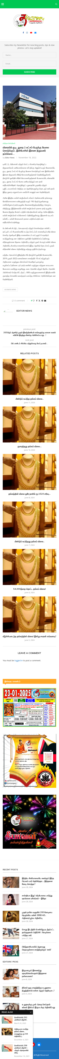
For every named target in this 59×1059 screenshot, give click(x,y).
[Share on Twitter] (39, 300)
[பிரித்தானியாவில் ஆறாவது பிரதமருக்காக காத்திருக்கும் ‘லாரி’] (11, 950)
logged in (19, 660)
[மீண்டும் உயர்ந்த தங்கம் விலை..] (29, 377)
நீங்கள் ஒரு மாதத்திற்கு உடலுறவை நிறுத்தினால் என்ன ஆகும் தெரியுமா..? (38, 989)
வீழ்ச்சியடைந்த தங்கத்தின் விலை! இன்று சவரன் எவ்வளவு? (29, 636)
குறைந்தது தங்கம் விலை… (30, 446)
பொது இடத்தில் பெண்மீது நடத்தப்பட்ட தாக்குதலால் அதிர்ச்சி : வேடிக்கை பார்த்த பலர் (38, 932)
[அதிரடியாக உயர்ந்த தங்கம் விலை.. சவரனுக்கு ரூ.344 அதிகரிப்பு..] (7, 1031)
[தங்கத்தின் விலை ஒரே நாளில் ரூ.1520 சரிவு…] (29, 472)
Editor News (9, 157)
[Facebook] (23, 33)
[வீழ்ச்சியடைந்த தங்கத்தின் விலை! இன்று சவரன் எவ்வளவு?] (29, 614)
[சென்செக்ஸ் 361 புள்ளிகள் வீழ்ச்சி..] (7, 1020)
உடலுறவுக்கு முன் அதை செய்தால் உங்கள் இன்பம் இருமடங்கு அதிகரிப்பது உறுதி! (38, 1007)
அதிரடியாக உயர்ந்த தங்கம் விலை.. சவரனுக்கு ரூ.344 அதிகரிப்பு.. (21, 1032)
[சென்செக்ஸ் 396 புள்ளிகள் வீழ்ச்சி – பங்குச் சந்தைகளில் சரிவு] (7, 1048)
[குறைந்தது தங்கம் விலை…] (29, 424)
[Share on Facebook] (36, 300)
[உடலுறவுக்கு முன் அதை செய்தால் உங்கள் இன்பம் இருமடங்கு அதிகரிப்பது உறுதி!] (11, 1008)
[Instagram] (27, 33)
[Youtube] (31, 33)
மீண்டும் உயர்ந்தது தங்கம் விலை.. (29, 541)
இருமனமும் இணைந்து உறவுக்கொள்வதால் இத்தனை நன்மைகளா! (34, 973)
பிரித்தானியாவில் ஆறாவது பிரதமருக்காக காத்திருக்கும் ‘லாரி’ (36, 948)
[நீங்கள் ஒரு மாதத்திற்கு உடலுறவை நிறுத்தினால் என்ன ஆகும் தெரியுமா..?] (11, 991)
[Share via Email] (45, 300)
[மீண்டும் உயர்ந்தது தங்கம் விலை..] (29, 520)
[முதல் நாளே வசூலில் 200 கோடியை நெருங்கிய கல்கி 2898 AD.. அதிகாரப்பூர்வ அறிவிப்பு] (11, 916)
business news (10, 289)
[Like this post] (34, 300)
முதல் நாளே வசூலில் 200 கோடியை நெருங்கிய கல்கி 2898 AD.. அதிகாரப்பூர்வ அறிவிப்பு (37, 915)
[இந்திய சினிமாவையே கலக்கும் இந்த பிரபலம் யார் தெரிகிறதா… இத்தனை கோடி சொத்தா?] (11, 882)
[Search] (56, 4)
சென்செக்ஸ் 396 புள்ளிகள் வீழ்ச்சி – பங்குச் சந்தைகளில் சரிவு (21, 1049)
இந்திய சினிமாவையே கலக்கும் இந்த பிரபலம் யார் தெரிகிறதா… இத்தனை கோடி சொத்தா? (38, 881)
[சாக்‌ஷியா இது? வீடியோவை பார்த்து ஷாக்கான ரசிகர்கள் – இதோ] (11, 899)
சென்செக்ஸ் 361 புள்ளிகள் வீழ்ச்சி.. (20, 1018)
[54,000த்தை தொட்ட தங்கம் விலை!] (29, 567)
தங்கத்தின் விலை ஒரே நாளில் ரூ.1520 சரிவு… (29, 493)
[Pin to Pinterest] (42, 300)
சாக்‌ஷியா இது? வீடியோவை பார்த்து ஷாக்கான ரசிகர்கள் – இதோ (37, 897)
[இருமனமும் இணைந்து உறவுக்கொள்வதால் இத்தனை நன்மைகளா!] (11, 974)
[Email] (35, 33)
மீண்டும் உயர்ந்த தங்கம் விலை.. (29, 398)
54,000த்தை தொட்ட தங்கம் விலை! (29, 588)
